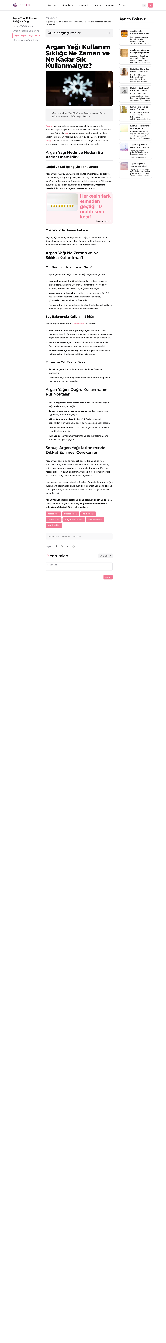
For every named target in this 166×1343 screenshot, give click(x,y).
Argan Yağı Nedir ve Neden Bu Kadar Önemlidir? (27, 26)
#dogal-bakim (70, 514)
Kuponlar (110, 5)
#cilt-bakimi (88, 514)
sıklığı (48, 140)
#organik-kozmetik (74, 519)
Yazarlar (97, 5)
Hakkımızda (83, 5)
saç (66, 133)
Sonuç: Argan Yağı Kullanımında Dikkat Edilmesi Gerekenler (27, 40)
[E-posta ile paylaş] (67, 546)
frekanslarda (78, 323)
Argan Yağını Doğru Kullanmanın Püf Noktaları (28, 35)
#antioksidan (54, 525)
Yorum (108, 577)
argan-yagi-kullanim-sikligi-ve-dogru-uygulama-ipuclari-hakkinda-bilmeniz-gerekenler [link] (79, 23)
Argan (49, 126)
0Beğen (107, 556)
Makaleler (51, 5)
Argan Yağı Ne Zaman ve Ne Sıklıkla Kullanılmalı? (27, 31)
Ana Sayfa (50, 18)
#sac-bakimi (53, 519)
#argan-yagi (53, 514)
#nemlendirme (95, 519)
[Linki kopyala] (73, 546)
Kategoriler (66, 5)
